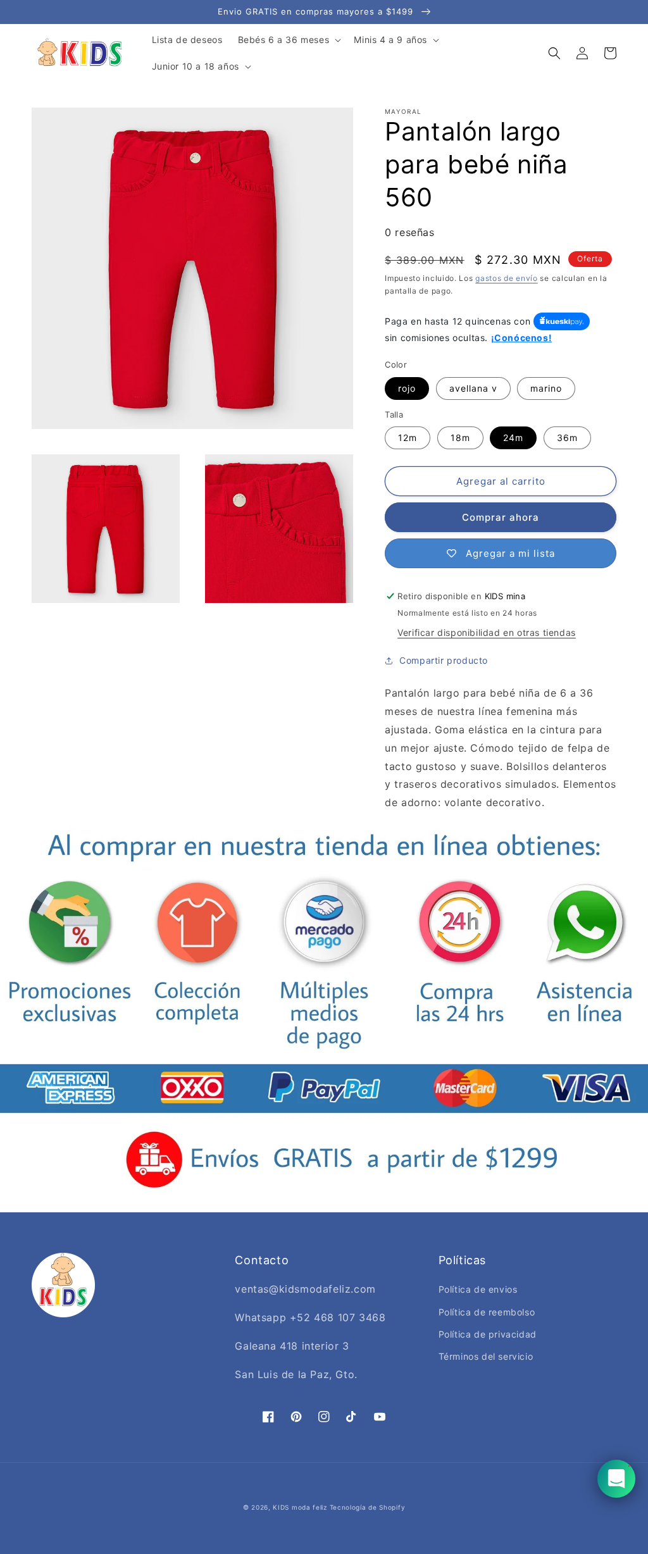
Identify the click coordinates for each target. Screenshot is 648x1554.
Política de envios (478, 1289)
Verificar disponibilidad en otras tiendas (486, 632)
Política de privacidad (488, 1334)
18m (460, 437)
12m (407, 437)
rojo (407, 388)
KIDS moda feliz (300, 1507)
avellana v (473, 388)
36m (567, 437)
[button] (288, 40)
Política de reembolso (487, 1312)
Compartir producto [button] (443, 660)
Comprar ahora (500, 517)
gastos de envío (506, 278)
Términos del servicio (486, 1356)
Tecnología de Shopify (368, 1507)
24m (513, 437)
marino (546, 388)
